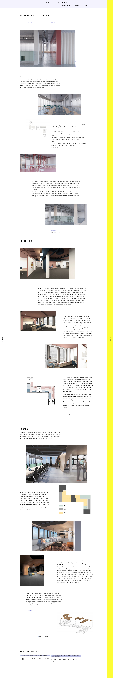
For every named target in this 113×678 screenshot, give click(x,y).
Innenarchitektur (62, 2)
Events (85, 6)
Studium (77, 6)
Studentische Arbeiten (64, 6)
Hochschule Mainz (51, 2)
